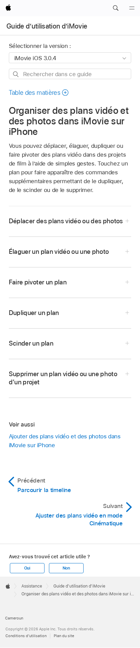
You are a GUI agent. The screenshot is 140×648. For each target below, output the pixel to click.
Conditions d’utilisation (26, 635)
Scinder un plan (31, 343)
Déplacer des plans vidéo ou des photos (66, 221)
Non (66, 568)
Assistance (31, 586)
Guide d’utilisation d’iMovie (47, 26)
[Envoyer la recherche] (16, 74)
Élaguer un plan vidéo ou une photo (59, 252)
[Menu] (132, 8)
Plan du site (64, 635)
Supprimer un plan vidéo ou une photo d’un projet (63, 378)
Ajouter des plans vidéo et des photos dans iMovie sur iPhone (65, 441)
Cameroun (14, 618)
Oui (27, 568)
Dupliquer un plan (34, 313)
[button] (115, 8)
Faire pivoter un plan (38, 282)
